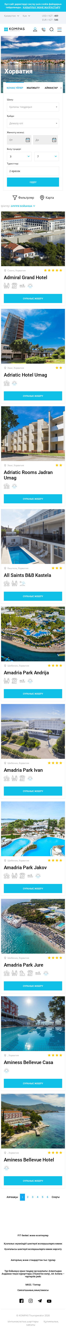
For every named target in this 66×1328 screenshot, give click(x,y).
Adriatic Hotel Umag (25, 375)
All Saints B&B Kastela (27, 575)
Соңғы (56, 1197)
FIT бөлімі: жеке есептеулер (33, 1235)
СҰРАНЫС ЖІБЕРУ (33, 298)
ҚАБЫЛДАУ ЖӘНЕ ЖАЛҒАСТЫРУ (41, 7)
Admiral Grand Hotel (25, 277)
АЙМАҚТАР (51, 87)
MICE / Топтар (33, 1284)
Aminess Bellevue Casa (28, 1062)
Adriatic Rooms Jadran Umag (28, 475)
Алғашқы (12, 1197)
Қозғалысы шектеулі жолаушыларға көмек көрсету (33, 1249)
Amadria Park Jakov (25, 867)
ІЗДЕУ (33, 182)
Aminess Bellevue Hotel (29, 1160)
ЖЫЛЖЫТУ (33, 87)
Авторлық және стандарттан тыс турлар (33, 1260)
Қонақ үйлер (15, 87)
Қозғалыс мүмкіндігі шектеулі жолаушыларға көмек (33, 1243)
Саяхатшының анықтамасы (33, 1290)
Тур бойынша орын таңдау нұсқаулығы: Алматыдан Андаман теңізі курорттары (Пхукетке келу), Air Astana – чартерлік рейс (33, 1274)
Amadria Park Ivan (23, 770)
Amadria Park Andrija (26, 672)
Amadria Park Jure (23, 965)
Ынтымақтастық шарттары (23, 1321)
